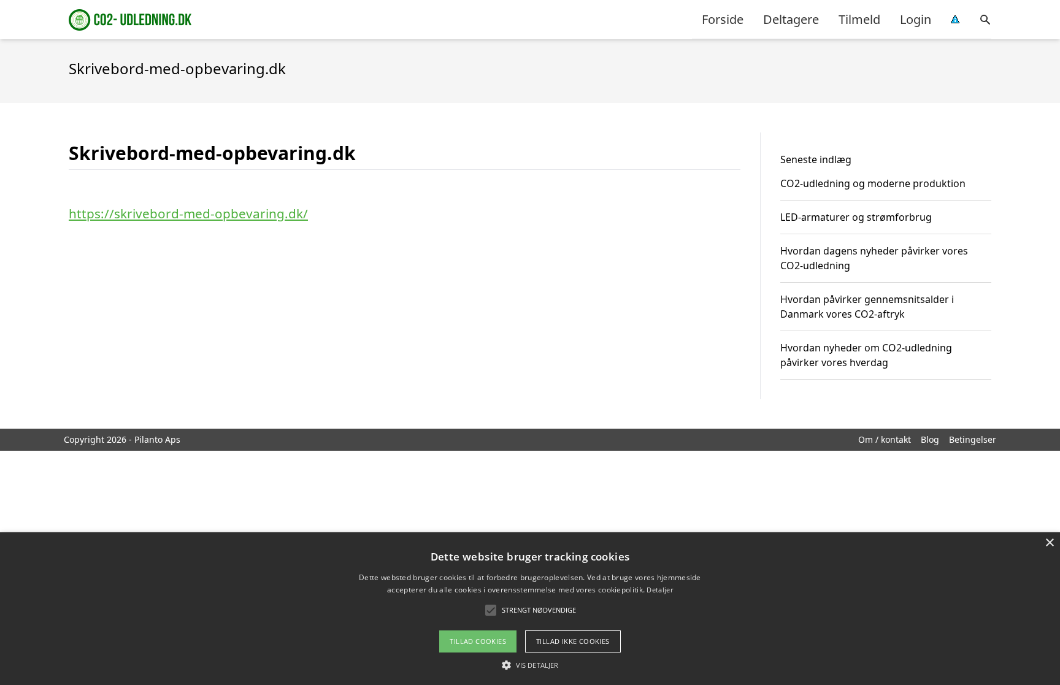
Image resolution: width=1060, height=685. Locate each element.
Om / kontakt (884, 439)
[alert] (530, 608)
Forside (722, 19)
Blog (930, 439)
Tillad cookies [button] (478, 641)
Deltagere (791, 19)
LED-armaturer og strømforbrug (856, 217)
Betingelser (972, 439)
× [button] (1049, 543)
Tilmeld (859, 19)
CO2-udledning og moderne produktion (873, 183)
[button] (530, 665)
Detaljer (659, 589)
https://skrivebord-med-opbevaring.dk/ (188, 213)
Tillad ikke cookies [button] (573, 641)
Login (915, 19)
